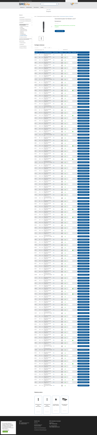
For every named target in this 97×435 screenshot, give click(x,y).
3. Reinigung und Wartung (22, 47)
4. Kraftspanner (22, 33)
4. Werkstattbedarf (21, 17)
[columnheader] (37, 52)
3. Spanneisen (22, 31)
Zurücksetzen (65, 49)
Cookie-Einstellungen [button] (6, 430)
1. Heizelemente (21, 44)
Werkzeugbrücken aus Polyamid (65, 405)
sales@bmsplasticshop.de (25, 422)
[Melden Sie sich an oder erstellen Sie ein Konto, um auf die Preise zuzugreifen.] (65, 55)
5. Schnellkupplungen (23, 34)
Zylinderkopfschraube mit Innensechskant (38, 405)
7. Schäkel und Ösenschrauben (24, 26)
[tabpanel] (43, 27)
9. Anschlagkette (22, 28)
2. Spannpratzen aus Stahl (23, 30)
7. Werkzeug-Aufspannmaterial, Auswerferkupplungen (44, 16)
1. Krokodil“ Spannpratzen (23, 29)
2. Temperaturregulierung (22, 46)
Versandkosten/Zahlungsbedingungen (40, 429)
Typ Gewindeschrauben (38, 49)
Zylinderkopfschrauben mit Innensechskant (47, 405)
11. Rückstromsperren (22, 42)
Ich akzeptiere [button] (5, 431)
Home (47, 9)
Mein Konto (36, 422)
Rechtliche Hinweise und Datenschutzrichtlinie (38, 425)
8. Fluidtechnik (21, 22)
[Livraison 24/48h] (72, 90)
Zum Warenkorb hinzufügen (83, 54)
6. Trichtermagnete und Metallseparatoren (25, 20)
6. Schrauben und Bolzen (55, 16)
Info (53, 54)
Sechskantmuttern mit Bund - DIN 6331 (56, 405)
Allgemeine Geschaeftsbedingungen (40, 427)
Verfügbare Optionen (59, 31)
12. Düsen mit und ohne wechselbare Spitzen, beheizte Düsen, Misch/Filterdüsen (25, 39)
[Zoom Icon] (43, 27)
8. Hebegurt (21, 27)
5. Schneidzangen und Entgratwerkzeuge (25, 19)
